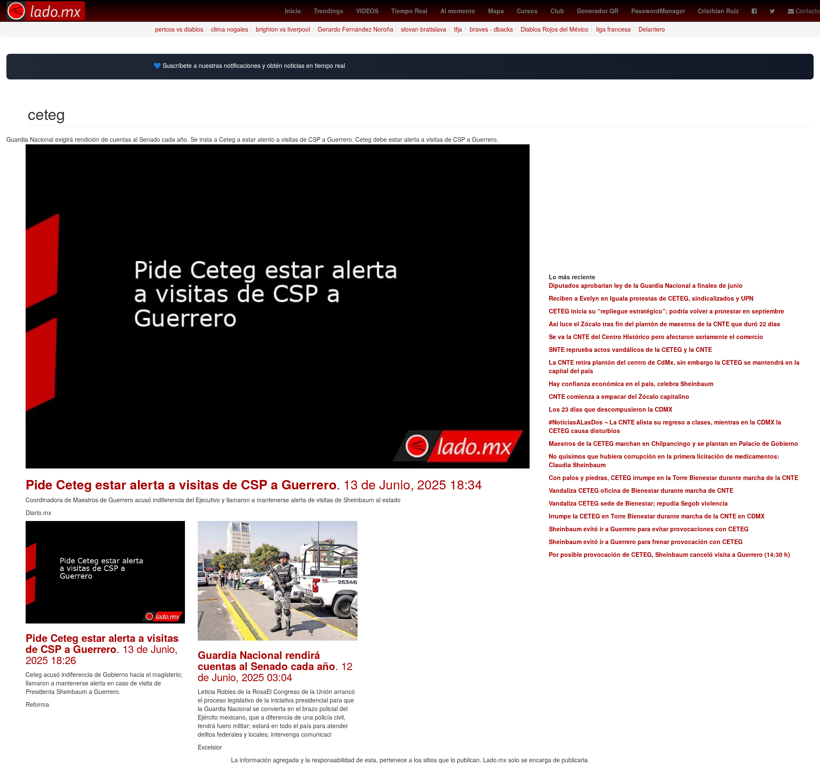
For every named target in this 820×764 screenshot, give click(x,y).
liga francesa (613, 29)
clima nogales (229, 29)
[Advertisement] (450, 581)
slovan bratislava (423, 29)
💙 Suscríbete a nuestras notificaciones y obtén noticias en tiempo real (249, 65)
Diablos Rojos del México (555, 29)
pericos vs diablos (179, 29)
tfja (458, 29)
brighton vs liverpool (283, 29)
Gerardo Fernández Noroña (355, 29)
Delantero (651, 29)
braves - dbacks (491, 29)
